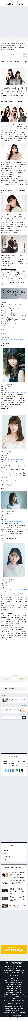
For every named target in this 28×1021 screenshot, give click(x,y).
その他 (4, 859)
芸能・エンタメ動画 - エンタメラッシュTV (14, 1000)
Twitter (7, 773)
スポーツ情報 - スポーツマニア (14, 988)
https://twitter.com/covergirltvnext (9, 327)
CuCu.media (7, 856)
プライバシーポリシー (14, 968)
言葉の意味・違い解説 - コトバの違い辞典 (14, 1012)
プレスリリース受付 (10, 972)
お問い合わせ (20, 970)
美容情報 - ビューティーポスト (14, 986)
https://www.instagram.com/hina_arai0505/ (11, 521)
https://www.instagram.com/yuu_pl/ (15, 459)
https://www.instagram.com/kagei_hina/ (16, 392)
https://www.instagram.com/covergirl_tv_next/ (12, 331)
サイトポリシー (10, 970)
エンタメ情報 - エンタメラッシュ (14, 980)
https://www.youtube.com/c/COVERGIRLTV (12, 339)
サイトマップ (21, 972)
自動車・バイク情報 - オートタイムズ (14, 994)
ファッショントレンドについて (15, 966)
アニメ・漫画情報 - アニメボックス (14, 982)
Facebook (11, 773)
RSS (21, 773)
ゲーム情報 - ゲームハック (14, 984)
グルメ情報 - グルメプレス (14, 978)
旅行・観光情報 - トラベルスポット (14, 992)
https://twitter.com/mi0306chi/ (12, 595)
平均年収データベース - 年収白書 (14, 1008)
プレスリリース (13, 684)
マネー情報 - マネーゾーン (14, 990)
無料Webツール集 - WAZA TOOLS (14, 1010)
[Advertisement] (14, 21)
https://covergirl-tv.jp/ (17, 323)
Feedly (16, 773)
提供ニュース (6, 853)
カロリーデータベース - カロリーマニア (15, 1006)
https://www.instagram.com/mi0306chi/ (16, 593)
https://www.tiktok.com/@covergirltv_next (11, 335)
